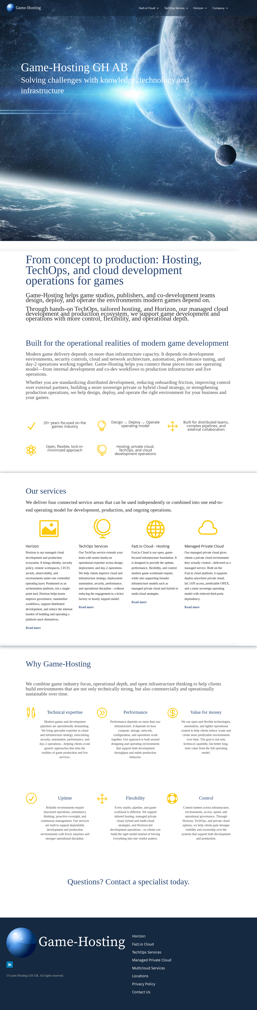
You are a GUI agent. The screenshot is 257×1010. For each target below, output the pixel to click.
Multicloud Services (148, 968)
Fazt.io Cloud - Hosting (150, 546)
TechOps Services (93, 546)
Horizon (198, 8)
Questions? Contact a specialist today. (128, 881)
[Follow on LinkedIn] (9, 964)
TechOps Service (174, 8)
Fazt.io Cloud (147, 8)
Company (218, 8)
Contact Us (141, 991)
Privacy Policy (143, 983)
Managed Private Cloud (204, 546)
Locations (140, 975)
